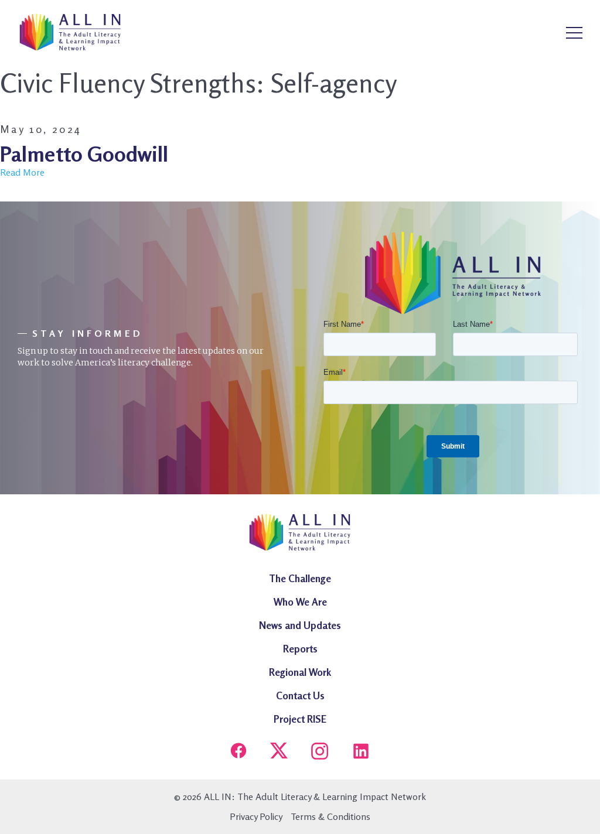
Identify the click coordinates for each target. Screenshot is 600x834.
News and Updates (300, 625)
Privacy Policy (256, 816)
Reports (300, 648)
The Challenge (300, 578)
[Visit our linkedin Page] (361, 752)
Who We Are (300, 602)
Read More (22, 172)
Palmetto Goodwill (84, 153)
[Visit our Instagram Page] (320, 752)
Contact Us (300, 695)
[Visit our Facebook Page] (238, 752)
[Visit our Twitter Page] (279, 752)
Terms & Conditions (330, 816)
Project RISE (300, 719)
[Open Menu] (574, 33)
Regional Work (300, 672)
